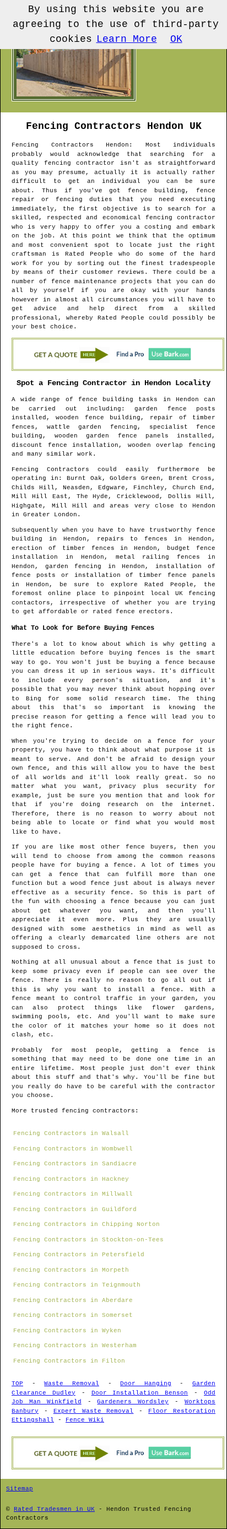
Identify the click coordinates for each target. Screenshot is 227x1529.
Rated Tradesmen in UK (54, 1509)
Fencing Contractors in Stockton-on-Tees (88, 1239)
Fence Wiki (85, 1420)
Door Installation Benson (139, 1393)
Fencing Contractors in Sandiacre (75, 1163)
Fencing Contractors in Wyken (67, 1330)
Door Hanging (145, 1383)
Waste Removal (71, 1383)
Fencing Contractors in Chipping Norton (86, 1224)
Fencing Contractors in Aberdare (73, 1300)
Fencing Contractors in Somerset (73, 1315)
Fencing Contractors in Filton (69, 1361)
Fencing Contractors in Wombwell (73, 1149)
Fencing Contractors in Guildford (75, 1209)
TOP (17, 1383)
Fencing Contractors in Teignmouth (76, 1285)
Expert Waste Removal (93, 1411)
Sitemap (19, 1488)
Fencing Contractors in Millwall (73, 1194)
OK (176, 39)
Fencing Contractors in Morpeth (71, 1270)
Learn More (126, 39)
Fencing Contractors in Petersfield (78, 1254)
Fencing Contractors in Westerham (75, 1345)
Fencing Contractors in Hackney (71, 1179)
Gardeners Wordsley (133, 1401)
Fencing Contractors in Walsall (71, 1133)
